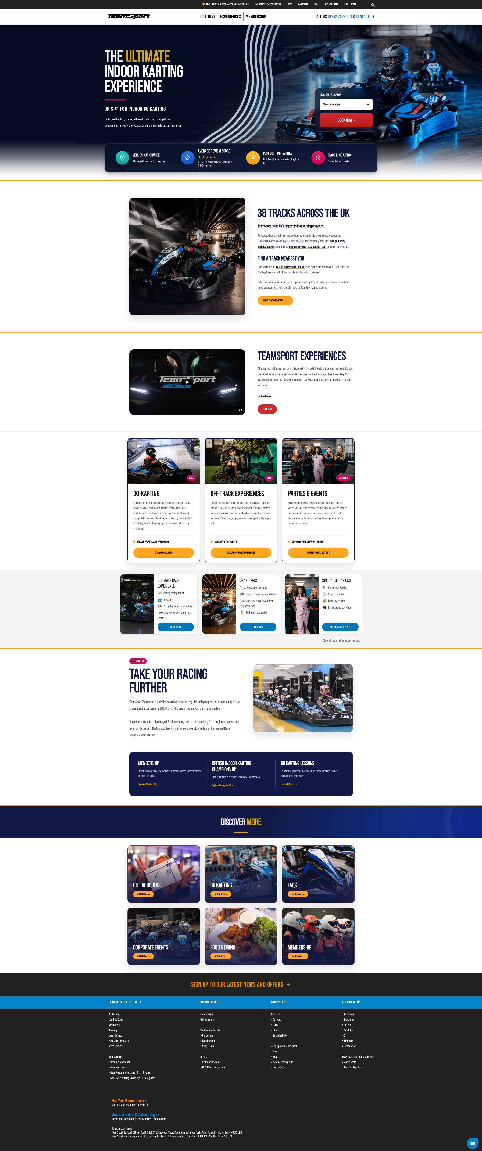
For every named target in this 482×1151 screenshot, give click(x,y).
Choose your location (330, 94)
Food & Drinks (207, 1014)
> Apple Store (349, 1062)
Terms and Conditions (123, 1119)
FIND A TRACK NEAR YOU (273, 300)
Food (290, 4)
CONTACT (363, 16)
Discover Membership (147, 784)
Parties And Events (210, 1030)
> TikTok (346, 1025)
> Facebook (348, 1014)
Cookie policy (159, 1119)
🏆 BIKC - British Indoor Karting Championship (225, 4)
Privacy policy (143, 1119)
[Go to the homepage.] (129, 16)
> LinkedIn (347, 1041)
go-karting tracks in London (290, 267)
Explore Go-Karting (164, 552)
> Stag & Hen (207, 1046)
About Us (275, 1014)
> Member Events (118, 1067)
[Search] (372, 4)
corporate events (298, 247)
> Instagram (348, 1019)
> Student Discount (210, 1062)
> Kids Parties (207, 1041)
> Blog (274, 1057)
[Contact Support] (472, 1143)
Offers (203, 1057)
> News (275, 1051)
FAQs (316, 4)
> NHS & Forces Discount (213, 1067)
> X (343, 1035)
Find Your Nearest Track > (129, 1100)
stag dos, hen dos (317, 247)
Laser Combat (116, 1035)
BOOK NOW (267, 409)
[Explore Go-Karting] (164, 461)
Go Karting (114, 1014)
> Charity (275, 1030)
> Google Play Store (352, 1067)
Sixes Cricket (115, 1046)
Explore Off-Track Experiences (241, 552)
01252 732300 (339, 16)
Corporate (303, 4)
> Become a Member (119, 1062)
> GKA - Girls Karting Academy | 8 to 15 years (132, 1078)
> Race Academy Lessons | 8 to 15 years (129, 1072)
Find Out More (287, 784)
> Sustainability (279, 1035)
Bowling (113, 1030)
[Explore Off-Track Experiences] (241, 461)
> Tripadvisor (349, 1046)
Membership (115, 1057)
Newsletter (350, 4)
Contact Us (142, 1105)
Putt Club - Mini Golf (119, 1041)
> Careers (276, 1019)
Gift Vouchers (331, 4)
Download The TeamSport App (358, 1057)
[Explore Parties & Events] (318, 461)
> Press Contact (279, 1067)
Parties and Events (340, 627)
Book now (175, 627)
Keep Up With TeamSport (284, 1046)
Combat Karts (116, 1019)
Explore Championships (222, 785)
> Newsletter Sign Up (282, 1062)
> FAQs (274, 1025)
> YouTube (347, 1030)
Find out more (264, 396)
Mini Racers (114, 1025)
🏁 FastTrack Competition (268, 4)
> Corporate (206, 1035)
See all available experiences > (342, 640)
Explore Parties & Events (318, 552)
